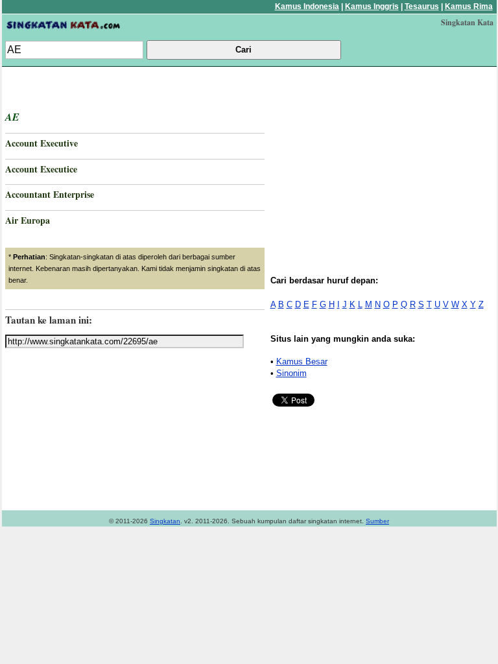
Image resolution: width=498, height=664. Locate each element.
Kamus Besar (301, 361)
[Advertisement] (382, 161)
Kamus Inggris (372, 6)
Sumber (377, 521)
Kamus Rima (469, 6)
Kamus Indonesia (307, 6)
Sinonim (291, 373)
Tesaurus (422, 6)
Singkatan (165, 521)
